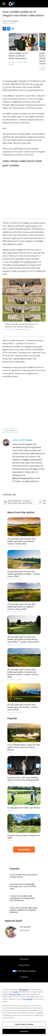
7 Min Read (18, 829)
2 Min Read (18, 565)
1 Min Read (18, 802)
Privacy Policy (24, 965)
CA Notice (24, 977)
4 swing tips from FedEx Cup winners (23, 807)
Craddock (28, 262)
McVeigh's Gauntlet (17, 81)
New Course (31, 226)
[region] (24, 1009)
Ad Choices (24, 959)
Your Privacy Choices (26, 971)
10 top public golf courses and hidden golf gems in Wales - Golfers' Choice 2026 (23, 574)
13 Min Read (18, 739)
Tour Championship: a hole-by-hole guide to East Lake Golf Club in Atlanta (23, 747)
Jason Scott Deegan (22, 440)
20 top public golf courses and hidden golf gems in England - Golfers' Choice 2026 (21, 606)
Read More (24, 849)
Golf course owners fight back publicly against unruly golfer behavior (23, 910)
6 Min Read (18, 771)
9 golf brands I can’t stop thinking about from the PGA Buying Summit (23, 778)
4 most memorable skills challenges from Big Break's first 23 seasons (22, 898)
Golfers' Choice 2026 (14, 547)
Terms (15, 992)
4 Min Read (18, 533)
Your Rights (27, 999)
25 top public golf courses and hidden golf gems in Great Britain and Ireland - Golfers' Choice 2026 (23, 639)
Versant (23, 989)
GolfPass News (9, 431)
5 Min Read (18, 631)
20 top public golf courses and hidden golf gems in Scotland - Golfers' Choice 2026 (21, 541)
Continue (24, 1031)
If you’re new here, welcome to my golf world (23, 875)
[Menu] (4, 3)
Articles (10, 753)
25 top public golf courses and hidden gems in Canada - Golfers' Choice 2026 (22, 707)
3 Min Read (18, 663)
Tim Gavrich (25, 927)
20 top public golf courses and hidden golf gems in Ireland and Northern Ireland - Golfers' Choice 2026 (22, 673)
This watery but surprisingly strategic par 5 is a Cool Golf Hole (23, 886)
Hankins (16, 262)
